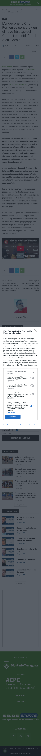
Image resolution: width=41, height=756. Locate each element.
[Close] (36, 331)
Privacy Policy (33, 425)
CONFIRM (12, 416)
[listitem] (20, 372)
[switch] (32, 378)
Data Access (20, 425)
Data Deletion (8, 425)
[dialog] (20, 378)
